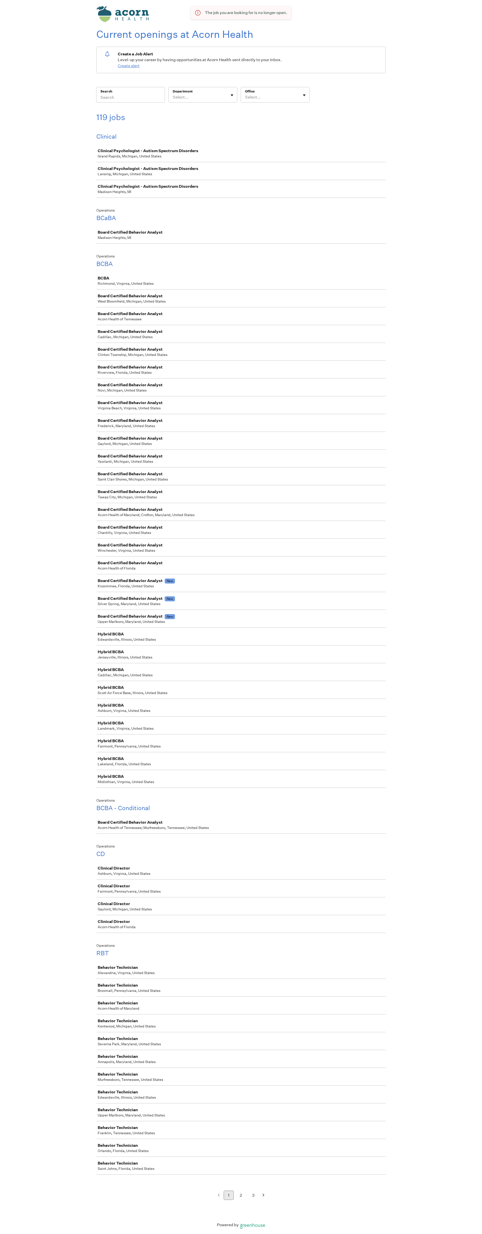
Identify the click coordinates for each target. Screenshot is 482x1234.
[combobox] (245, 97)
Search (106, 91)
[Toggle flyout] (232, 95)
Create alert (129, 65)
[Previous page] (219, 1195)
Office (250, 91)
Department (183, 91)
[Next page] (263, 1195)
